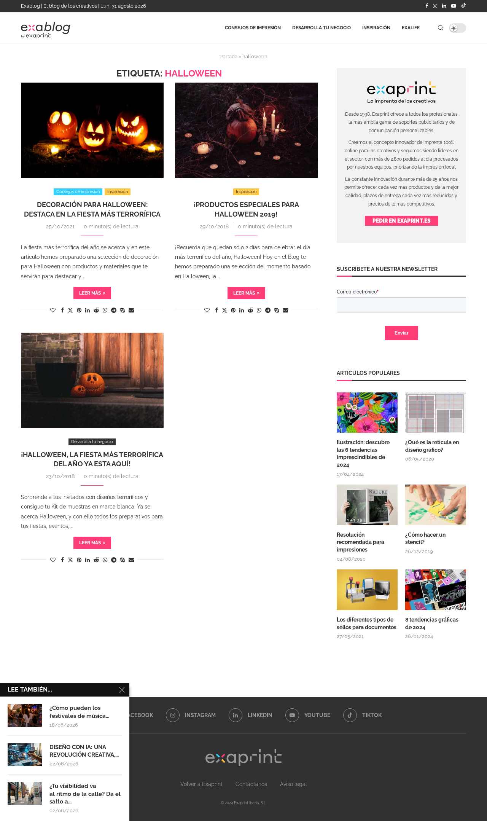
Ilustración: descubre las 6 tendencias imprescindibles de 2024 (363, 453)
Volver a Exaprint (201, 784)
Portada (228, 56)
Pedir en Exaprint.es (401, 221)
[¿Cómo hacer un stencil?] (435, 505)
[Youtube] (453, 6)
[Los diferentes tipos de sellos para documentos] (367, 589)
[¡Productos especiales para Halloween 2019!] (246, 130)
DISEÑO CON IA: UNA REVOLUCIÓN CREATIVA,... (84, 751)
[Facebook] (426, 6)
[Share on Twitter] (70, 310)
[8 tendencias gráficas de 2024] (435, 589)
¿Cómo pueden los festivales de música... (79, 712)
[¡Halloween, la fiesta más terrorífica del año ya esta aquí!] (92, 380)
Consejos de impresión (253, 27)
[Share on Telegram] (113, 310)
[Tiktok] (463, 6)
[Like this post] (53, 310)
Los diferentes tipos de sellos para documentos (366, 623)
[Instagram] (435, 6)
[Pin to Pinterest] (79, 310)
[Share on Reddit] (96, 310)
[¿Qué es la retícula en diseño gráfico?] (435, 412)
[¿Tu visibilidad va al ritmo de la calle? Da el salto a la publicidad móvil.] (25, 793)
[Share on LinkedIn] (87, 310)
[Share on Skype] (122, 310)
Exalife (411, 27)
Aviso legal (293, 784)
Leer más (90, 293)
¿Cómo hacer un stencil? (425, 538)
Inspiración (376, 27)
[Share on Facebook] (62, 310)
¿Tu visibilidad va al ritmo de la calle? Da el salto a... (85, 794)
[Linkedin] (444, 6)
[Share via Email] (131, 310)
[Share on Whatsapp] (105, 310)
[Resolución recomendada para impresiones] (367, 505)
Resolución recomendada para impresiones (360, 542)
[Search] (440, 28)
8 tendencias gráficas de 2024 (431, 623)
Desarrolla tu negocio (321, 27)
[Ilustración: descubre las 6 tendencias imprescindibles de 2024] (367, 412)
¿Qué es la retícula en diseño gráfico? (432, 446)
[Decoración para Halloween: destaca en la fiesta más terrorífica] (92, 130)
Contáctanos (251, 784)
